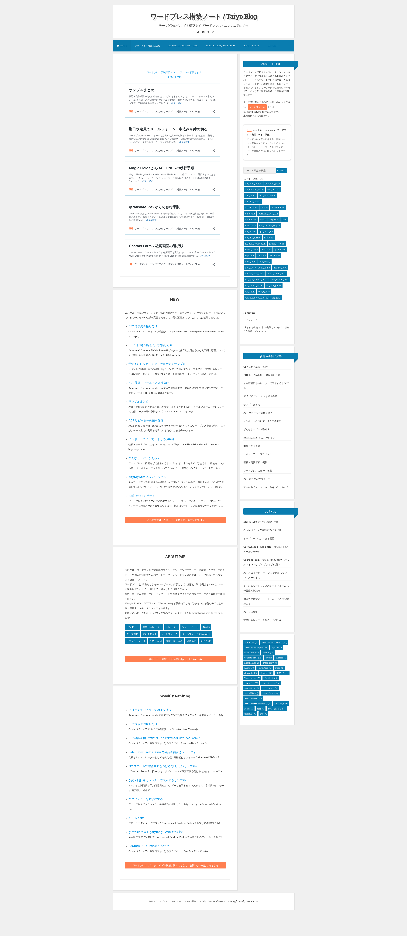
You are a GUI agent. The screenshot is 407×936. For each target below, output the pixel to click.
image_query (270, 662)
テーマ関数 (132, 634)
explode (274, 219)
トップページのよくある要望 (258, 538)
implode (268, 237)
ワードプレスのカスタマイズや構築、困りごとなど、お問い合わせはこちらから (175, 865)
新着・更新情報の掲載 (255, 462)
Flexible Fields (251, 662)
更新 (260, 708)
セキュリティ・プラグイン (257, 454)
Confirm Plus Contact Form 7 (148, 846)
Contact (273, 45)
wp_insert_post (280, 279)
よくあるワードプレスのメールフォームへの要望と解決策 (266, 588)
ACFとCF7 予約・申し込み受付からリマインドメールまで (266, 575)
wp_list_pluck (273, 285)
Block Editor (278, 207)
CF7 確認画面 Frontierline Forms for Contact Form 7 (164, 738)
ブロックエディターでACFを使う (149, 710)
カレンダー (172, 627)
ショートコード (190, 627)
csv (269, 657)
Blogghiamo (236, 901)
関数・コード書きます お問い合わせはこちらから (175, 659)
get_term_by (266, 231)
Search (281, 170)
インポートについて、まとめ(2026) (151, 439)
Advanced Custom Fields (183, 45)
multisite (266, 249)
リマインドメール (136, 641)
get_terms (250, 231)
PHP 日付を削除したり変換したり (150, 345)
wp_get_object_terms (256, 279)
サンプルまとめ (138, 401)
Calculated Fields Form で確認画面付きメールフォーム (165, 752)
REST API (205, 641)
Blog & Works (251, 45)
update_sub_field (254, 273)
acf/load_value (253, 183)
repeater (249, 255)
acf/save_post (272, 183)
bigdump (277, 647)
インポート (132, 627)
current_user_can (268, 213)
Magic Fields (264, 668)
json (282, 243)
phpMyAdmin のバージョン (147, 477)
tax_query (265, 261)
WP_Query (264, 291)
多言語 (206, 627)
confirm (268, 652)
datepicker (251, 219)
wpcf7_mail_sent (276, 273)
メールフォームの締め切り (196, 634)
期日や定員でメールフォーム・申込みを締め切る (266, 601)
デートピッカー (270, 693)
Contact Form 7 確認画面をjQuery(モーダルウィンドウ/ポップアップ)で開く (266, 562)
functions (250, 225)
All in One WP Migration (256, 647)
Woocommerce (252, 678)
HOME (123, 45)
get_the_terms (253, 237)
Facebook (249, 312)
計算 (263, 713)
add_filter (250, 195)
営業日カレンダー (152, 627)
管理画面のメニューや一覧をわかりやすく (266, 487)
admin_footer (252, 201)
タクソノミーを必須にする (145, 799)
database (281, 657)
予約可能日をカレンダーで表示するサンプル (157, 364)
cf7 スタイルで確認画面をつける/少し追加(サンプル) (162, 766)
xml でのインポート (141, 496)
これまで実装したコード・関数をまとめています (173, 519)
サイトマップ (250, 320)
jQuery (272, 243)
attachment (251, 207)
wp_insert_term (253, 285)
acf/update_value (254, 189)
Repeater (266, 673)
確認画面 (191, 641)
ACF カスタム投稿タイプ (256, 478)
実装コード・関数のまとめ (147, 45)
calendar (250, 213)
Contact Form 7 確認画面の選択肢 (262, 530)
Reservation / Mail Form (220, 45)
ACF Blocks (136, 818)
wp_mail (250, 291)
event (263, 219)
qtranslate (280, 249)
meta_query (251, 249)
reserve (262, 255)
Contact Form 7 (253, 657)
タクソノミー (270, 688)
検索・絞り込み (174, 641)
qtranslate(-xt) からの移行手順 (260, 521)
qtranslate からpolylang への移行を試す (155, 832)
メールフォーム (169, 634)
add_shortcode (267, 195)
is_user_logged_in (255, 243)
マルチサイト (150, 634)
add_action (273, 189)
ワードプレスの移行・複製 (257, 470)
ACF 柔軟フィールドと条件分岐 (148, 383)
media (279, 668)
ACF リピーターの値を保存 (145, 420)
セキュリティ (251, 688)
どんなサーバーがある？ (144, 458)
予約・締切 (156, 641)
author (264, 207)
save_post (250, 261)
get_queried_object (269, 225)
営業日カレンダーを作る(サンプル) (262, 620)
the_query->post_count (257, 267)
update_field (280, 267)
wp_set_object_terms (256, 297)
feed (284, 219)
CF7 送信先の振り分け (142, 326)
